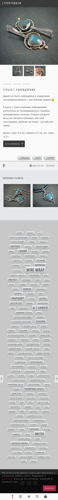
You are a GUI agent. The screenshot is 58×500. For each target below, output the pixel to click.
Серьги (52, 166)
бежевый (32, 335)
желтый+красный (25, 353)
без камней (40, 308)
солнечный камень (21, 420)
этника (31, 299)
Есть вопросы (12, 143)
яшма (11, 251)
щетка (11, 284)
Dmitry (40, 434)
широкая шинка (20, 443)
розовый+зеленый (33, 349)
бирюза (43, 367)
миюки (42, 371)
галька (27, 265)
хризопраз (19, 358)
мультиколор (36, 362)
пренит (17, 389)
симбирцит (17, 261)
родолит (11, 429)
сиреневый (26, 280)
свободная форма (39, 443)
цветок (11, 353)
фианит (30, 303)
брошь (34, 237)
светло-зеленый (16, 398)
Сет (40, 233)
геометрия (16, 393)
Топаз (47, 384)
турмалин (34, 429)
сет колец (17, 452)
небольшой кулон (18, 425)
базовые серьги (44, 457)
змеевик (20, 416)
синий (38, 157)
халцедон (32, 367)
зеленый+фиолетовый (23, 317)
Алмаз (22, 429)
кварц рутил (45, 335)
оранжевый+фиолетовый (22, 322)
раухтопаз (42, 394)
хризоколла (40, 289)
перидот (47, 340)
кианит (17, 434)
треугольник (17, 366)
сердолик (40, 317)
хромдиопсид (39, 420)
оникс (39, 313)
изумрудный (30, 256)
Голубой (50, 157)
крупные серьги (30, 326)
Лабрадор (25, 157)
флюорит (16, 265)
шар (38, 407)
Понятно (49, 488)
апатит (28, 247)
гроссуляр (31, 398)
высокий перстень (34, 416)
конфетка (15, 326)
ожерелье (40, 265)
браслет (30, 233)
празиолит (34, 412)
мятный (47, 344)
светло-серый (43, 402)
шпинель (46, 412)
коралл (36, 331)
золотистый (16, 303)
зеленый (27, 289)
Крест (31, 402)
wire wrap (35, 270)
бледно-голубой (43, 353)
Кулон (24, 461)
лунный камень (24, 439)
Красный (24, 330)
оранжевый (34, 275)
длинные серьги (24, 312)
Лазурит (35, 252)
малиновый (16, 256)
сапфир (44, 425)
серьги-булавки (26, 457)
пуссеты (16, 371)
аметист (12, 279)
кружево (47, 331)
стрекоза (22, 284)
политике (7, 479)
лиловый (45, 237)
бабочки (29, 261)
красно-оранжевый (35, 358)
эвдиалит (43, 242)
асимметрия (20, 362)
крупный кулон (33, 344)
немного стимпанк (18, 275)
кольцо (33, 461)
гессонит (33, 425)
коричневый (43, 303)
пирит (38, 280)
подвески (40, 452)
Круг (23, 411)
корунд (46, 252)
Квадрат (28, 407)
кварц (36, 340)
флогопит (34, 284)
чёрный (46, 284)
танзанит (12, 412)
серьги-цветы (30, 371)
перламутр (17, 271)
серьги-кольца (34, 385)
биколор (41, 321)
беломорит (12, 340)
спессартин (44, 398)
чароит (15, 289)
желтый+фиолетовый (16, 335)
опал (22, 402)
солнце (32, 242)
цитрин (43, 298)
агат (45, 275)
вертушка (43, 448)
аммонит (30, 294)
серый (12, 308)
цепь (46, 407)
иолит (27, 435)
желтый (47, 429)
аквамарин (30, 448)
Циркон (12, 402)
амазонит (25, 340)
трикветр (43, 256)
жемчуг (18, 293)
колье (47, 280)
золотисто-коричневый (18, 237)
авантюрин (24, 308)
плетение (11, 457)
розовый (41, 260)
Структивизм (11, 3)
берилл (28, 452)
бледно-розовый (17, 242)
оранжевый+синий (15, 344)
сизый (37, 439)
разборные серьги (34, 388)
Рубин (47, 349)
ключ (41, 294)
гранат (11, 330)
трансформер (15, 407)
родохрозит (15, 448)
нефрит (19, 233)
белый (43, 326)
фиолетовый (42, 246)
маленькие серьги (15, 384)
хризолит (29, 394)
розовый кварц (15, 349)
